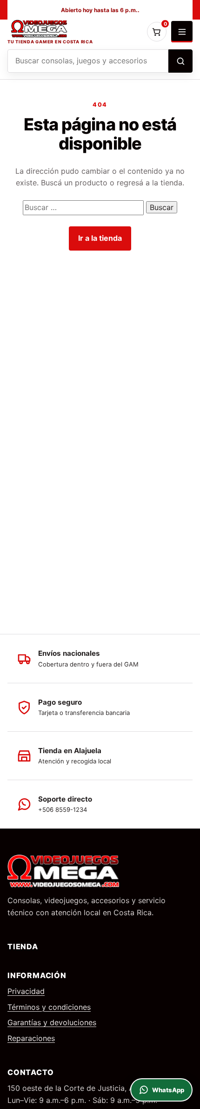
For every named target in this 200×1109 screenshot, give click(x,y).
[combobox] (87, 61)
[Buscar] (180, 61)
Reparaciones (31, 1038)
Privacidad (26, 991)
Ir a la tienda (100, 238)
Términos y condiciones (49, 1007)
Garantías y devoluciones (51, 1022)
